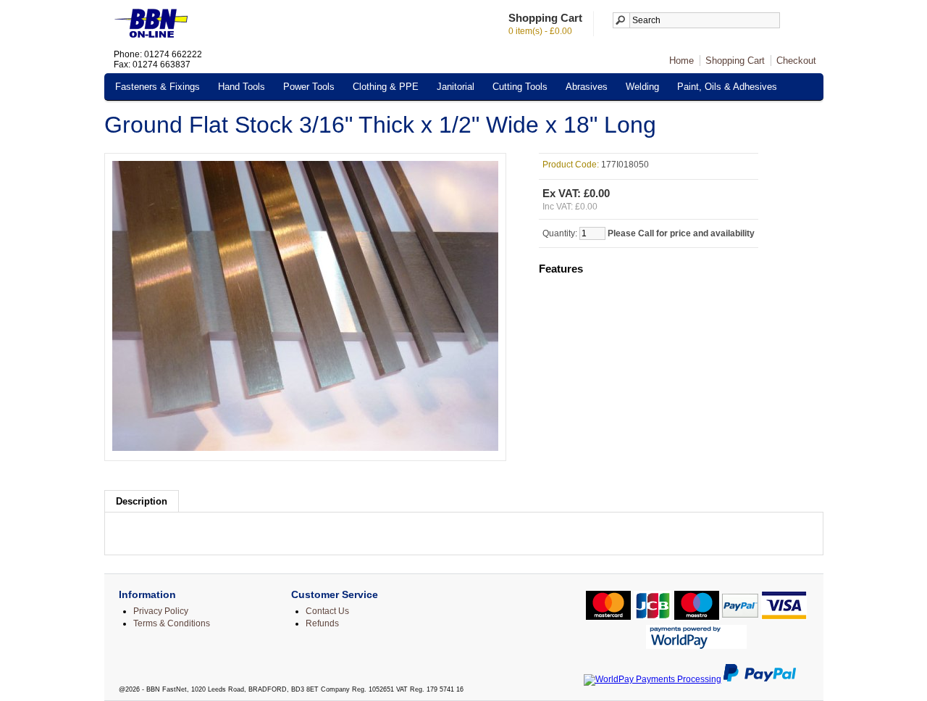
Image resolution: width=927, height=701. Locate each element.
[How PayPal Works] (759, 679)
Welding (642, 86)
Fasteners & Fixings (157, 86)
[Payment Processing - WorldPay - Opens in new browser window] (652, 679)
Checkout (796, 60)
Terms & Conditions (171, 623)
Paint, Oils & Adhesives (727, 86)
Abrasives (587, 86)
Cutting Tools (520, 86)
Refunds (322, 623)
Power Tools (309, 86)
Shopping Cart (735, 60)
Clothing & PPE (386, 86)
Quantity (558, 233)
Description (141, 501)
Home (681, 60)
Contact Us (327, 611)
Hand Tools (241, 86)
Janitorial (455, 86)
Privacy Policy (160, 611)
